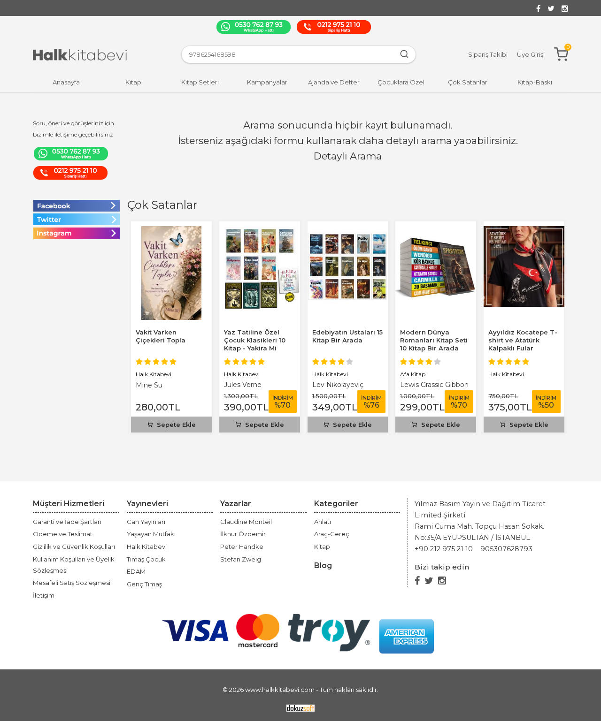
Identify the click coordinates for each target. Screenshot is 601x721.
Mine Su (149, 385)
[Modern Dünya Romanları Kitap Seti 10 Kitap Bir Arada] (435, 231)
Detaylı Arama (348, 156)
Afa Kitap (412, 374)
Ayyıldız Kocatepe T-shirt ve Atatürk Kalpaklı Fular (522, 340)
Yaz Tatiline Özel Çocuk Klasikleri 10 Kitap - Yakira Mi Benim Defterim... (254, 344)
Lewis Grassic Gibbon (434, 384)
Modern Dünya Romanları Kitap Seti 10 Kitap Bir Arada (434, 340)
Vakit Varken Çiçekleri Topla (160, 336)
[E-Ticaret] (300, 707)
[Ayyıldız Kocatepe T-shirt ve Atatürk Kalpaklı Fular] (524, 231)
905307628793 (506, 549)
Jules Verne (243, 384)
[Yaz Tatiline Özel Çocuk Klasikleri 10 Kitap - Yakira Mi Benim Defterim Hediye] (259, 231)
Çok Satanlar (162, 205)
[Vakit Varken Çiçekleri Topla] (171, 231)
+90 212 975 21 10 (444, 549)
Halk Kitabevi (153, 374)
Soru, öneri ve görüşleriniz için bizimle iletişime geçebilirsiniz (73, 129)
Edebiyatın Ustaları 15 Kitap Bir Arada (347, 336)
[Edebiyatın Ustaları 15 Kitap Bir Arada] (348, 231)
